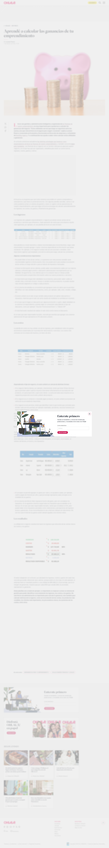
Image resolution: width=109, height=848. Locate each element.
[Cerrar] (89, 413)
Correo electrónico (61, 425)
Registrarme (63, 432)
